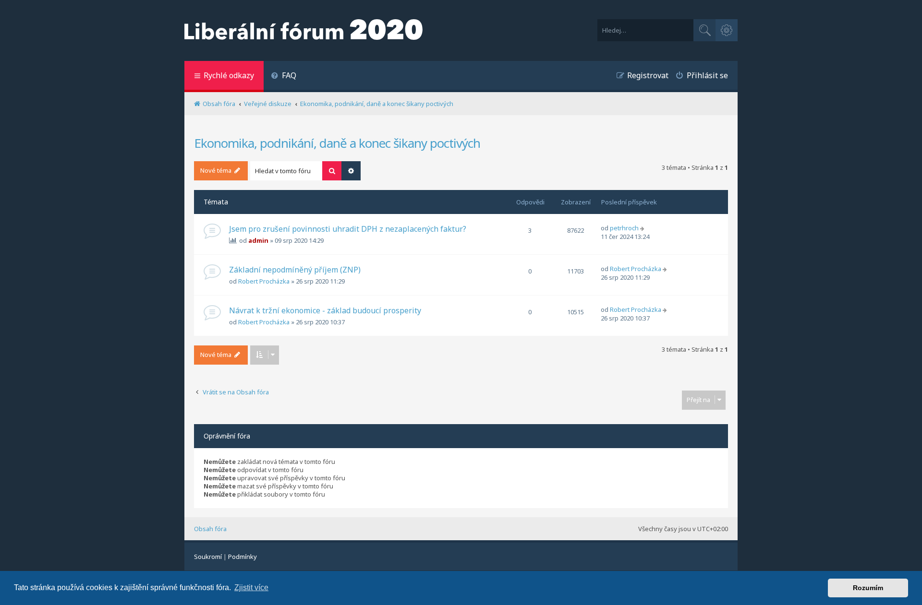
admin (258, 240)
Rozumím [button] (868, 588)
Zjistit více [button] (251, 587)
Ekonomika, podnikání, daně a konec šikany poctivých (337, 143)
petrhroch (624, 228)
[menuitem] (283, 76)
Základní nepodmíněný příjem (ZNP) (295, 269)
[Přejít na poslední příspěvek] (643, 228)
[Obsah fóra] (303, 30)
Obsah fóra (210, 528)
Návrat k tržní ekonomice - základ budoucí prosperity (325, 310)
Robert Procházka (264, 281)
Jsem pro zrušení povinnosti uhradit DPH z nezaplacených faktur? (347, 229)
